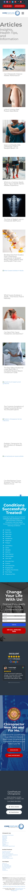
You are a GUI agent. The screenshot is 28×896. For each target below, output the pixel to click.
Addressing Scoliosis (7, 856)
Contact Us (5, 870)
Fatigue (4, 843)
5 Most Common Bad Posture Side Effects (11, 110)
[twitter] (18, 2)
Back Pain (4, 836)
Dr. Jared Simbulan (6, 865)
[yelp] (10, 2)
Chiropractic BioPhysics (8, 835)
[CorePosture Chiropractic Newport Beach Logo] (11, 11)
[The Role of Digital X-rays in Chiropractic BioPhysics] (14, 205)
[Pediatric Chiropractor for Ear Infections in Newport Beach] (14, 429)
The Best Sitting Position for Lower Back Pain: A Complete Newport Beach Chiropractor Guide (13, 370)
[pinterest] (21, 2)
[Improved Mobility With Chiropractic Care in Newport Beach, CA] (14, 131)
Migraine (4, 839)
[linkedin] (13, 2)
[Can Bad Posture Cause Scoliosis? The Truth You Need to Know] (14, 466)
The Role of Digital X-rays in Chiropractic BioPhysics (14, 220)
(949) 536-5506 (15, 801)
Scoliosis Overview (6, 851)
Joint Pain (4, 840)
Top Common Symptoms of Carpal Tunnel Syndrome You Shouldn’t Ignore (14, 408)
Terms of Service (21, 886)
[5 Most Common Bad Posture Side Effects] (14, 95)
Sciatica (4, 841)
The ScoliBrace (5, 857)
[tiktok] (23, 2)
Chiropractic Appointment (8, 846)
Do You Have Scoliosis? (7, 853)
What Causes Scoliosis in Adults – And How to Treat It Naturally (14, 296)
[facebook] (4, 2)
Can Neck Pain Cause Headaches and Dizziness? (13, 333)
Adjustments (5, 845)
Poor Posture (5, 842)
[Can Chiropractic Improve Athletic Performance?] (14, 60)
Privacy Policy (13, 886)
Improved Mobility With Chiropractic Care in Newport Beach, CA (12, 146)
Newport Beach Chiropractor (17, 890)
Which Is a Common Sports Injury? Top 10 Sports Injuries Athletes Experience (14, 183)
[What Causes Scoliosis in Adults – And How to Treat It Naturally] (14, 281)
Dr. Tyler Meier (5, 864)
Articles (4, 869)
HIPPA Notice (6, 886)
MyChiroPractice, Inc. (20, 888)
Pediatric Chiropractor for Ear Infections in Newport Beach (13, 445)
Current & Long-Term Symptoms (10, 854)
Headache (4, 838)
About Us (4, 863)
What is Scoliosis (6, 852)
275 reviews (16, 659)
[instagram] (7, 2)
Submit (14, 624)
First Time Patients (6, 866)
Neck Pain (4, 837)
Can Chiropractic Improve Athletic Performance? (13, 74)
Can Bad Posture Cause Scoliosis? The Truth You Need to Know (12, 482)
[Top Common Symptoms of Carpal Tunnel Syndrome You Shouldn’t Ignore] (14, 392)
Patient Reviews (6, 868)
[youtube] (15, 2)
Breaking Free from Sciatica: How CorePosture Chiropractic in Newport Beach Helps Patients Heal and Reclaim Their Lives (14, 258)
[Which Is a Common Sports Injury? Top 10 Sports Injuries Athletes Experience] (14, 168)
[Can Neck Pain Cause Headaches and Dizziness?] (14, 318)
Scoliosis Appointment (7, 858)
